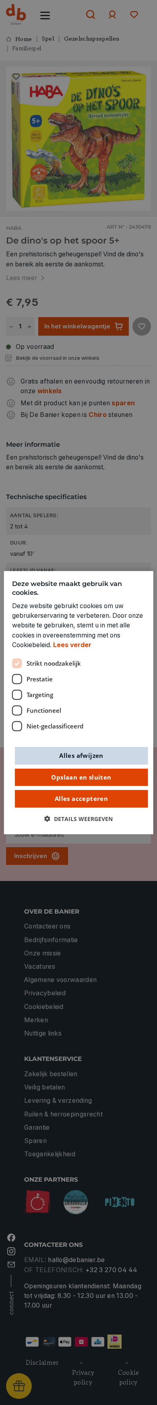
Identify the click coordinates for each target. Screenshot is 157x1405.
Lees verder (72, 645)
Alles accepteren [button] (81, 798)
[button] (78, 818)
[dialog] (78, 702)
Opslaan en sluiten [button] (81, 777)
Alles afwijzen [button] (81, 755)
